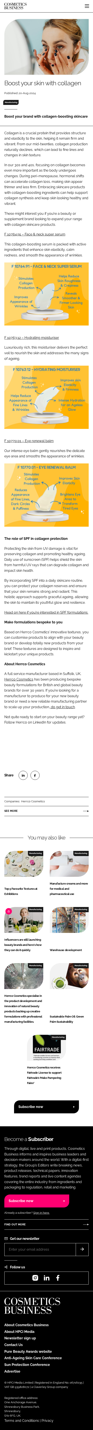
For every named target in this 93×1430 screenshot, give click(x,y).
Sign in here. (41, 1212)
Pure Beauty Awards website (28, 1351)
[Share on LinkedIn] (23, 775)
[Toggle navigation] (87, 6)
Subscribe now (30, 1107)
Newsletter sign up (20, 1338)
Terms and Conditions (21, 1421)
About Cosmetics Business (26, 1325)
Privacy (47, 1421)
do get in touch (62, 707)
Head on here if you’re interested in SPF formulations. (46, 612)
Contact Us (13, 1345)
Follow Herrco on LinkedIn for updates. (35, 722)
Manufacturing (11, 102)
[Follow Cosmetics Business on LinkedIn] (46, 1279)
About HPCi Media (19, 1332)
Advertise (12, 1371)
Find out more (15, 1224)
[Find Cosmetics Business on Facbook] (57, 1279)
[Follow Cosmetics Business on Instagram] (35, 1279)
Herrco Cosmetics (18, 679)
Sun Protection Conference (27, 1365)
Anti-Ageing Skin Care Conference (33, 1358)
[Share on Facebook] (35, 775)
